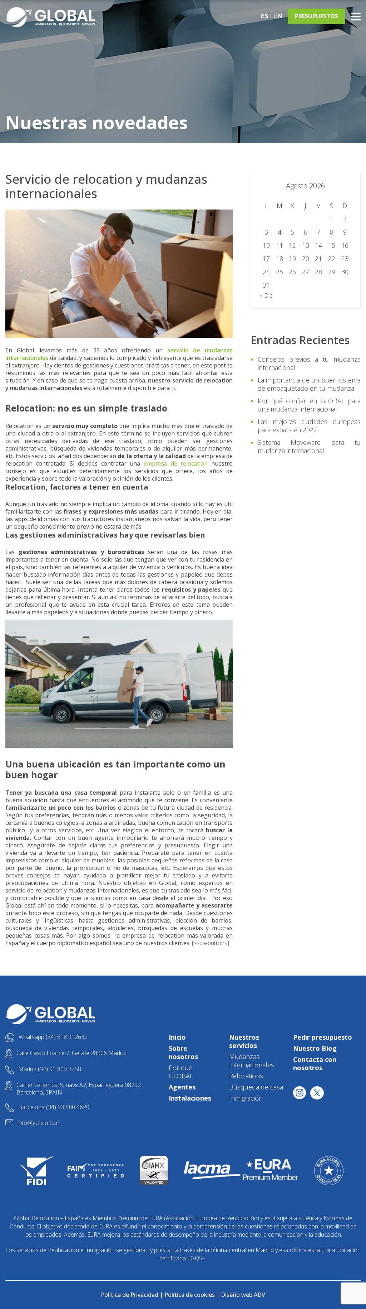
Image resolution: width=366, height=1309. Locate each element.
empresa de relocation (176, 463)
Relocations (246, 1076)
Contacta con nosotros (314, 1063)
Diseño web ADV (243, 1295)
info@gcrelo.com (39, 1123)
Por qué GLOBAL (181, 1071)
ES (264, 15)
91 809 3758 (65, 1069)
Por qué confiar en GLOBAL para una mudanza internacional (309, 404)
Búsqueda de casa (256, 1087)
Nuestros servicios (244, 1041)
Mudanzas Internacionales (251, 1060)
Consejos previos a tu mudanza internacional (309, 363)
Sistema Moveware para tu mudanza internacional (309, 446)
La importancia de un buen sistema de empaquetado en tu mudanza (309, 384)
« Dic (266, 295)
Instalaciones (190, 1098)
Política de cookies (189, 1295)
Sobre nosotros (183, 1052)
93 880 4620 (73, 1107)
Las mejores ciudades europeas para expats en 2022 (309, 425)
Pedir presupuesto (322, 1037)
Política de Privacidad (129, 1295)
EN (278, 15)
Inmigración (246, 1098)
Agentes (182, 1087)
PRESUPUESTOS (316, 16)
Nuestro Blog (315, 1048)
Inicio (177, 1037)
